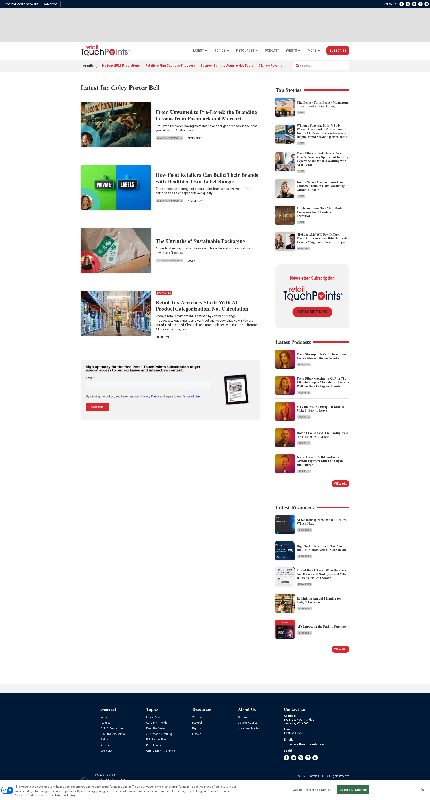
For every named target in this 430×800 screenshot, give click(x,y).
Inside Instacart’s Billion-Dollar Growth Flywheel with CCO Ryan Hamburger (320, 461)
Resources (245, 50)
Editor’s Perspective (111, 728)
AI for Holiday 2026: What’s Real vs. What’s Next (322, 521)
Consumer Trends (156, 722)
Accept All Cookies (353, 789)
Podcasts (304, 364)
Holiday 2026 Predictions (121, 65)
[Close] (423, 790)
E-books (196, 734)
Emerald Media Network (21, 4)
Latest (198, 50)
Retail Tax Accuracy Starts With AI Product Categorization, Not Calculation (202, 305)
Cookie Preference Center (312, 789)
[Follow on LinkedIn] (408, 4)
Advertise (51, 4)
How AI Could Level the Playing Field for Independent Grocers (322, 434)
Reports (196, 728)
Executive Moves (156, 728)
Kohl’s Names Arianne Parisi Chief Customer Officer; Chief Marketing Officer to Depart (321, 186)
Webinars (197, 717)
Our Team (243, 717)
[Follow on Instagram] (420, 4)
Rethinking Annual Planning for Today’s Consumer (319, 600)
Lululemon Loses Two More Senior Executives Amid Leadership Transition (320, 212)
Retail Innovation (156, 739)
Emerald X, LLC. (317, 776)
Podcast (272, 50)
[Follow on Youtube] (426, 4)
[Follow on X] (414, 4)
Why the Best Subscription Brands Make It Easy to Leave (320, 408)
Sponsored (106, 750)
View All (340, 483)
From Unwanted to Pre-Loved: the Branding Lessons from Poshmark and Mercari (206, 115)
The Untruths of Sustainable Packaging (200, 241)
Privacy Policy (65, 795)
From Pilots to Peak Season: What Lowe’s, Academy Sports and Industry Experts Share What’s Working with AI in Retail (322, 159)
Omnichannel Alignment (160, 750)
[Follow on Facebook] (401, 4)
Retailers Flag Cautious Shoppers (170, 65)
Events (291, 50)
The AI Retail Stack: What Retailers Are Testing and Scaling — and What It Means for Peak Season (322, 574)
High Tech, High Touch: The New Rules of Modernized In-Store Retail (321, 548)
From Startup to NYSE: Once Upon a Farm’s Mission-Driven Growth (322, 356)
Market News (153, 717)
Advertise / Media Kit (250, 728)
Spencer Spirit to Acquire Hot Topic (227, 65)
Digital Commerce (156, 745)
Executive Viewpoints (169, 138)
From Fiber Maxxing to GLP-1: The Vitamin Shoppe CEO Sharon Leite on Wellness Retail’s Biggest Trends (323, 382)
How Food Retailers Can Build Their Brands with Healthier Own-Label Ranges (207, 178)
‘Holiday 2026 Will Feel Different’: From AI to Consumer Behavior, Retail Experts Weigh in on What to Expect (323, 238)
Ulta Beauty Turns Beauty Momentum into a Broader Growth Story (323, 104)
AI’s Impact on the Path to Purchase (321, 626)
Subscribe (337, 50)
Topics (220, 50)
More (312, 50)
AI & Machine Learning (159, 734)
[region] (215, 790)
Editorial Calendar (248, 722)
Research (197, 722)
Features (303, 248)
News (301, 112)
